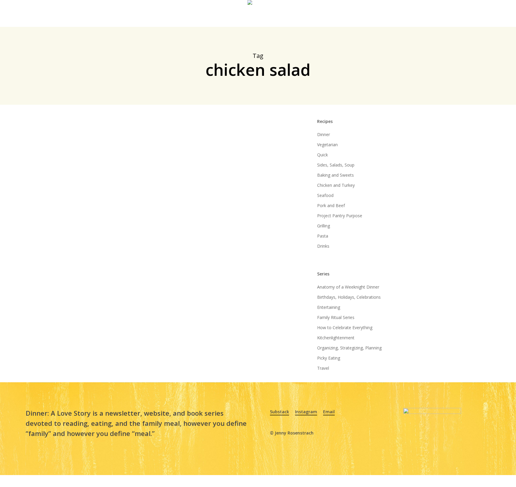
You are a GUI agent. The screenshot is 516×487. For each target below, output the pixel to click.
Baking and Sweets (335, 175)
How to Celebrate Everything (344, 327)
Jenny (148, 253)
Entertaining (328, 307)
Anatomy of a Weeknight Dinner (348, 287)
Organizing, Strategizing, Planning (349, 348)
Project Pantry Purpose (339, 215)
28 (168, 253)
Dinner (323, 134)
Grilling (323, 226)
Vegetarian (327, 144)
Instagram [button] (306, 411)
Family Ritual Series (335, 317)
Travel (323, 368)
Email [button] (329, 411)
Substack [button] (279, 411)
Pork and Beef (331, 205)
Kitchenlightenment (335, 337)
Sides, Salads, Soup (335, 165)
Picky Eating (328, 358)
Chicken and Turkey (336, 185)
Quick (322, 155)
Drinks (323, 246)
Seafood (325, 195)
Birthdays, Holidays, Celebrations (349, 297)
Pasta (322, 236)
